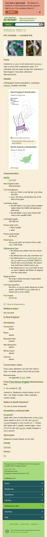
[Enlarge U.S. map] (23, 160)
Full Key (7, 500)
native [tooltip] (17, 64)
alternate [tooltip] (14, 192)
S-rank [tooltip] (22, 378)
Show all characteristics (16, 304)
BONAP (20, 95)
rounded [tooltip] (7, 423)
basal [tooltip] (13, 197)
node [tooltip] (35, 192)
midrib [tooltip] (40, 418)
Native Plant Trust (9, 469)
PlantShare (9, 495)
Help (6, 517)
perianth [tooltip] (15, 242)
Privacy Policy (14, 524)
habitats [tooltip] (7, 86)
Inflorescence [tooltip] (9, 248)
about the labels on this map (21, 137)
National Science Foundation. (19, 532)
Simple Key (9, 489)
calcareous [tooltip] (38, 64)
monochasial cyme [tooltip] (34, 258)
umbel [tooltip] (30, 268)
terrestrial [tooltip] (12, 180)
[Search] (41, 24)
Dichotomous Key (9, 30)
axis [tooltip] (15, 260)
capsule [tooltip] (21, 287)
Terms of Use (24, 524)
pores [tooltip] (28, 290)
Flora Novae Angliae (19, 382)
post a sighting (16, 143)
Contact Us (34, 524)
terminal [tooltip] (26, 260)
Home (6, 483)
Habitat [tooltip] (6, 178)
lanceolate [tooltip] (27, 206)
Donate (11, 12)
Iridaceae (19, 30)
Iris (5, 456)
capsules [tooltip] (35, 420)
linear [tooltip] (25, 213)
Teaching (8, 512)
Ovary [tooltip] (6, 276)
